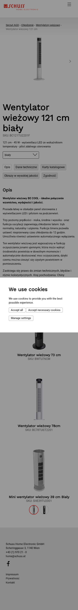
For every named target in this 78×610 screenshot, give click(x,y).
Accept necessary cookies (44, 310)
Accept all (17, 310)
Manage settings (21, 318)
